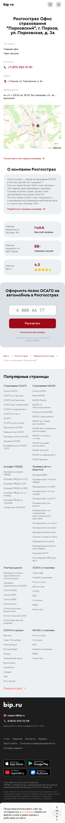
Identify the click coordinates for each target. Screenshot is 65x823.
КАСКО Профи (39, 400)
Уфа (6, 676)
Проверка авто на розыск (41, 504)
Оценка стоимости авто (44, 536)
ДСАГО (7, 418)
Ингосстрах (38, 586)
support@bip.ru (16, 715)
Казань (7, 653)
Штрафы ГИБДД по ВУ (15, 483)
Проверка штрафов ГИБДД (13, 473)
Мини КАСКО (38, 395)
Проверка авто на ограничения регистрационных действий (41, 514)
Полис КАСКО (39, 391)
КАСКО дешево (40, 459)
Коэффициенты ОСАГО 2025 (15, 447)
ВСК (34, 595)
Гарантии (17, 738)
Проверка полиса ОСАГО (16, 436)
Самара (7, 672)
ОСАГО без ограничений (16, 404)
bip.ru (6, 356)
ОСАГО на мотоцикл (14, 423)
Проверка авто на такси (44, 523)
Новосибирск (10, 644)
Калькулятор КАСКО (42, 412)
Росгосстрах (21, 356)
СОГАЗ (35, 591)
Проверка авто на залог (44, 527)
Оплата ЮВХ (10, 599)
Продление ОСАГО (13, 427)
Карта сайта (10, 743)
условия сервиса (32, 340)
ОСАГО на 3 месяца (13, 395)
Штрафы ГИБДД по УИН (16, 488)
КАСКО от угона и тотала (41, 437)
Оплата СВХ (10, 594)
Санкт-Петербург (12, 640)
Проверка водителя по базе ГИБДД (43, 547)
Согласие (37, 600)
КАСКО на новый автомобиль (40, 444)
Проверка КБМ (39, 474)
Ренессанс (37, 609)
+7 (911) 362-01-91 (20, 67)
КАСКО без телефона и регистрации (44, 429)
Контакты (30, 738)
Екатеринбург (11, 649)
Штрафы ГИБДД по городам (13, 501)
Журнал (42, 738)
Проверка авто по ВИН (43, 486)
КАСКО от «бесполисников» (41, 406)
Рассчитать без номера (32, 332)
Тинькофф (37, 573)
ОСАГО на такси (12, 413)
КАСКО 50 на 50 (40, 450)
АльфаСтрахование (42, 577)
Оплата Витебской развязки (13, 621)
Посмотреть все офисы (22, 158)
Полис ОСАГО (11, 391)
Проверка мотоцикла (43, 541)
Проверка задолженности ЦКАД (15, 584)
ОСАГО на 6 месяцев (14, 400)
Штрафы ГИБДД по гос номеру (15, 494)
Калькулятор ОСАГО (14, 432)
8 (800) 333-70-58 (18, 720)
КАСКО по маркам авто (44, 454)
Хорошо (56, 813)
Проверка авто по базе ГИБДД (44, 480)
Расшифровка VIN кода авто (44, 559)
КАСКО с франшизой (42, 416)
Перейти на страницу (24, 208)
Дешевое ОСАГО (12, 441)
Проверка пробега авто (44, 532)
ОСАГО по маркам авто (15, 409)
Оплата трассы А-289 (15, 615)
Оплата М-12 (10, 604)
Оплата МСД (10, 590)
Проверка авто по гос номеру (43, 492)
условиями (28, 811)
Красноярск (10, 662)
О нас (7, 738)
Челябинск (9, 667)
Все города (9, 681)
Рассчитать (32, 323)
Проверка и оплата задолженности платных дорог (13, 576)
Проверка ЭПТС (40, 553)
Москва (7, 635)
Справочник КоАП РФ (14, 507)
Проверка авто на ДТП (43, 498)
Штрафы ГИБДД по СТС (16, 479)
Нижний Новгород (13, 658)
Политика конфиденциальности (37, 743)
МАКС (35, 604)
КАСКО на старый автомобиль (41, 422)
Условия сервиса (13, 748)
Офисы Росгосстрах (44, 356)
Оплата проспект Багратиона (12, 610)
